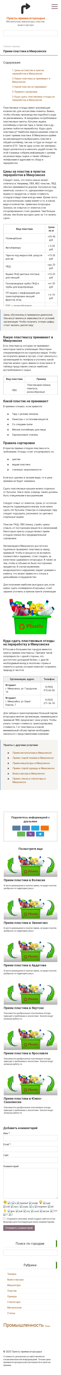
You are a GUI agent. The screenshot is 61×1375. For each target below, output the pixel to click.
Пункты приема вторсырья (26, 18)
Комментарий (11, 1166)
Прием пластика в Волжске (24, 880)
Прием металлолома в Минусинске (32, 752)
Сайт (6, 1155)
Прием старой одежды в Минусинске (33, 768)
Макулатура (13, 1285)
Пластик (12, 1290)
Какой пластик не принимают (30, 86)
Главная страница (11, 46)
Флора (47, 1326)
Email (7, 1144)
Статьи (11, 1313)
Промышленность (23, 1325)
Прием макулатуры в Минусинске (31, 763)
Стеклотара (13, 1302)
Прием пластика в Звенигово (26, 923)
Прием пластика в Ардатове (25, 965)
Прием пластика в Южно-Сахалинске (23, 1100)
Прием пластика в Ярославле (26, 1053)
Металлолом (14, 1307)
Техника (11, 1274)
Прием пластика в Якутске (24, 1008)
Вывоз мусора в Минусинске (29, 773)
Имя (6, 1133)
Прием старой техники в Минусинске (33, 757)
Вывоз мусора (15, 1279)
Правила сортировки (25, 91)
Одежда (12, 1296)
